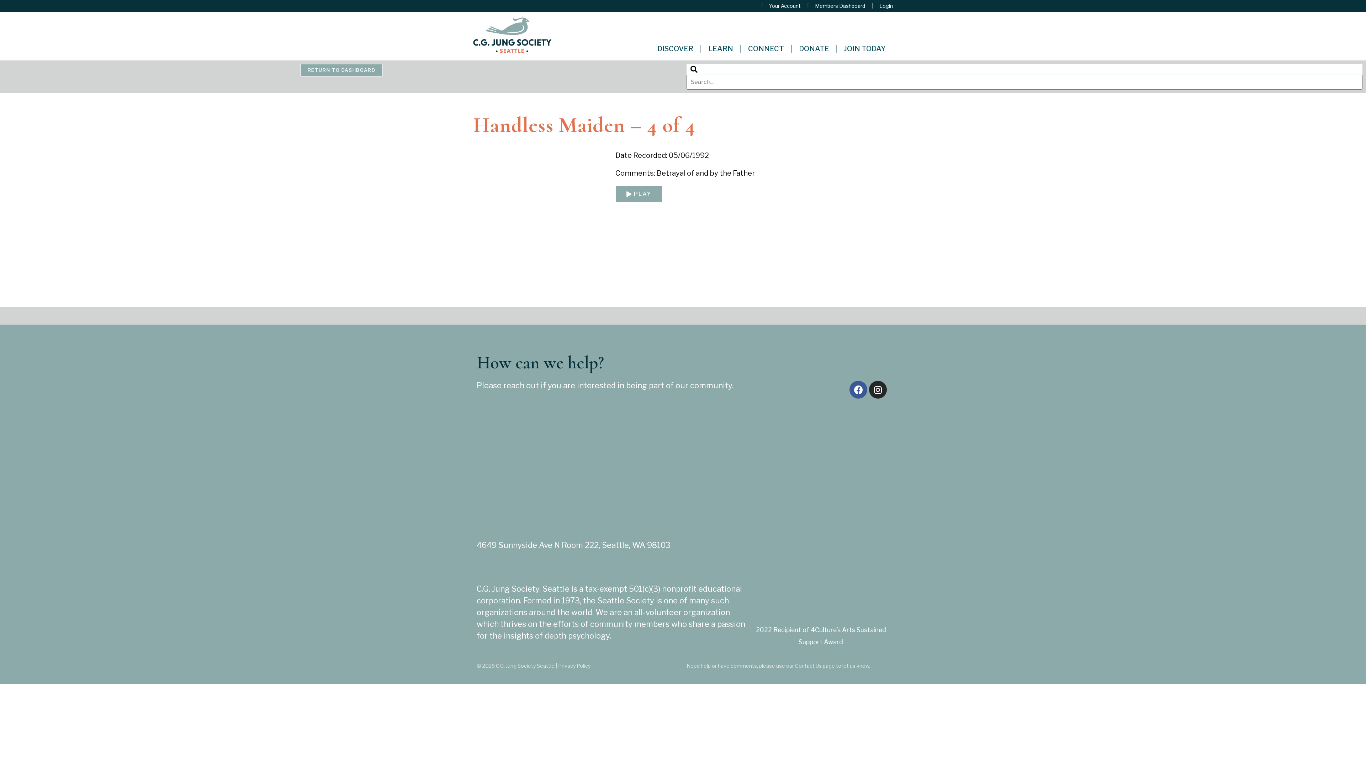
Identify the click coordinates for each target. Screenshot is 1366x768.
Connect (766, 48)
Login (886, 6)
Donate (814, 48)
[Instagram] (878, 390)
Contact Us (808, 666)
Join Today (865, 48)
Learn (720, 48)
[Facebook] (858, 390)
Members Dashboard (840, 6)
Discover (675, 48)
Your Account (785, 6)
